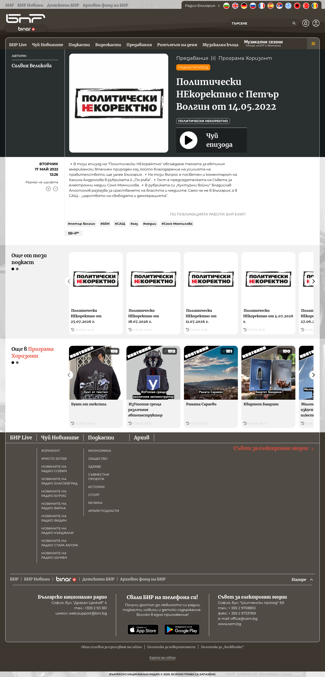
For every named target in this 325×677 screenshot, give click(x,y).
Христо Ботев (54, 459)
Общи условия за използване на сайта (111, 647)
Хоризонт (50, 451)
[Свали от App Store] (143, 629)
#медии (149, 224)
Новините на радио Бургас (54, 493)
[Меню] (313, 43)
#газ (134, 224)
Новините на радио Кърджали (57, 530)
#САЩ (120, 224)
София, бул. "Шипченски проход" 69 (251, 603)
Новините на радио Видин (54, 518)
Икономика (99, 451)
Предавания (192, 58)
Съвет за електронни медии (271, 448)
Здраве (94, 467)
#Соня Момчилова (177, 224)
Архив (141, 438)
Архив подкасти (103, 511)
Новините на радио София (54, 469)
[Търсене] (294, 23)
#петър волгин (81, 224)
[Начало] (25, 18)
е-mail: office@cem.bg (238, 618)
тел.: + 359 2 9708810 (237, 608)
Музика (95, 503)
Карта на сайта (162, 658)
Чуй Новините (60, 438)
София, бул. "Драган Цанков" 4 (79, 603)
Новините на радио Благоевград (59, 481)
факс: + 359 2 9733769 (237, 613)
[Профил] (316, 23)
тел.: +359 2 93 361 (90, 608)
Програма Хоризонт (245, 58)
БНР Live (21, 438)
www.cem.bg (229, 624)
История (96, 487)
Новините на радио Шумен (54, 555)
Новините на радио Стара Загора (59, 543)
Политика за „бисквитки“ (222, 647)
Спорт (93, 495)
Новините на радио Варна (53, 506)
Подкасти (101, 438)
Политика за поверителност (171, 647)
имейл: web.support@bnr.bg (81, 613)
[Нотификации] (306, 23)
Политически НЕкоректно (203, 121)
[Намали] (55, 188)
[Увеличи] (48, 188)
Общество (97, 459)
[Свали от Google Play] (181, 629)
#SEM (104, 224)
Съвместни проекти (98, 477)
